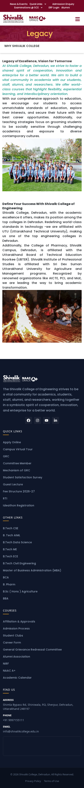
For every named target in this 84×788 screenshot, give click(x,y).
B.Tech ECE (10, 556)
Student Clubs (13, 635)
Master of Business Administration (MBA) (32, 570)
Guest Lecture (13, 484)
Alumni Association (16, 657)
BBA (5, 598)
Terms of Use (51, 781)
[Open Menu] (77, 18)
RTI (5, 498)
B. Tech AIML (11, 535)
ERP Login (54, 7)
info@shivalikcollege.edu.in (21, 729)
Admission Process (16, 628)
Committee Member (17, 463)
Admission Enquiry (63, 4)
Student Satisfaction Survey (22, 477)
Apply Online (12, 442)
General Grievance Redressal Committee (32, 649)
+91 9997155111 (13, 718)
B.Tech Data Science (17, 542)
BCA (6, 577)
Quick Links (35, 4)
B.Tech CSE (10, 528)
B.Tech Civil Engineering (19, 563)
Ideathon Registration (18, 505)
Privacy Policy (33, 781)
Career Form (12, 642)
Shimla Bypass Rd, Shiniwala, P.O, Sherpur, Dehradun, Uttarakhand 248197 (38, 704)
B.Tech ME (10, 549)
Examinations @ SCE (26, 7)
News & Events (19, 4)
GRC (6, 456)
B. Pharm (9, 584)
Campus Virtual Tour (18, 449)
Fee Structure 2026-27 (19, 491)
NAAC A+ (9, 671)
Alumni (65, 7)
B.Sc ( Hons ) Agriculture (20, 591)
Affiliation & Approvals (19, 621)
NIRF (6, 664)
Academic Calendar (17, 678)
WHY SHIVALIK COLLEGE (21, 46)
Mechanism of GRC (16, 470)
